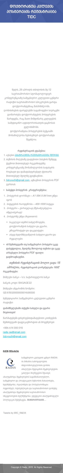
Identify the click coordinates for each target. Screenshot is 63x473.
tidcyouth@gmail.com (14, 336)
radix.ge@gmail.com (14, 332)
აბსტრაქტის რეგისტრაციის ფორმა (37, 155)
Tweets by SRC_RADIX (14, 413)
